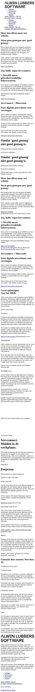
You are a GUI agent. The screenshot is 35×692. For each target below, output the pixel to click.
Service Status (11, 690)
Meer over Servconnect (8, 99)
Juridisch (3, 690)
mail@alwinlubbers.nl (15, 29)
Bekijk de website (6, 503)
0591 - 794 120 (13, 16)
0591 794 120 (8, 682)
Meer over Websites (7, 66)
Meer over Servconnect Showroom (11, 135)
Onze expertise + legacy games (10, 530)
